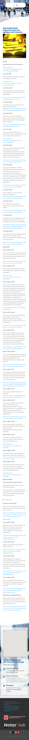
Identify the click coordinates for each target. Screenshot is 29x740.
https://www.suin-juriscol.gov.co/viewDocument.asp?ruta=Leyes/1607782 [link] (12, 140)
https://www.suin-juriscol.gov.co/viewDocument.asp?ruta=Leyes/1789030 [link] (12, 83)
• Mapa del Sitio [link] (8, 710)
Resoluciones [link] (8, 499)
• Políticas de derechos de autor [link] (12, 706)
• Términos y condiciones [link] (10, 701)
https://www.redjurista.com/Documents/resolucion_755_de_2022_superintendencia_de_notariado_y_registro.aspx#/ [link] (14, 514)
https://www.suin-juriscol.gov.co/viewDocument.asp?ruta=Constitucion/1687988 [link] (12, 69)
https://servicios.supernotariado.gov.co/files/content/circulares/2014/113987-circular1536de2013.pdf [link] (14, 590)
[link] (2, 5)
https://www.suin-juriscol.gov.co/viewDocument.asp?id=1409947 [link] (12, 445)
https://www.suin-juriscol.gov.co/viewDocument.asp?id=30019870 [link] (12, 277)
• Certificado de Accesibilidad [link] (11, 707)
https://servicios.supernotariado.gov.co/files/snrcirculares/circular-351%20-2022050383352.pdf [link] (14, 551)
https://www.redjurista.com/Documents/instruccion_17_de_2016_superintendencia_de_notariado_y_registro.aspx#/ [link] (14, 608)
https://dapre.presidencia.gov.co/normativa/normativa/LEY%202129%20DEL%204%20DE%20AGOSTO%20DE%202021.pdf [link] (14, 226)
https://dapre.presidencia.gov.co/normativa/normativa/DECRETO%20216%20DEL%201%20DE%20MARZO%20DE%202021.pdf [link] (14, 384)
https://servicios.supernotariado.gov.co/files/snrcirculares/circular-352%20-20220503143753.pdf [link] (14, 572)
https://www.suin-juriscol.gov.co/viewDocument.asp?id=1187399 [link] (12, 474)
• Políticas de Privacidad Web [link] (11, 709)
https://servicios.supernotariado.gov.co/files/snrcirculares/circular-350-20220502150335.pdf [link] (14, 537)
